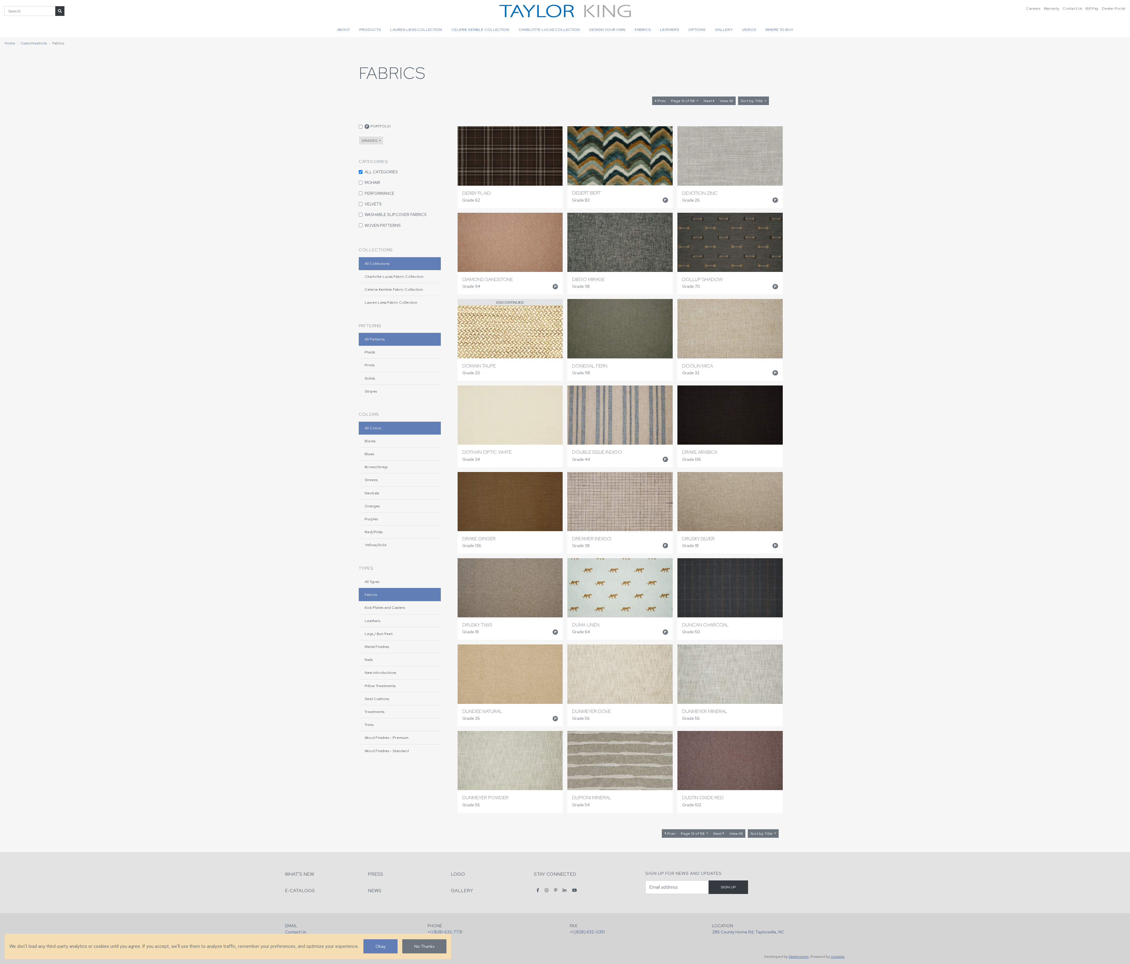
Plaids (370, 352)
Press (375, 874)
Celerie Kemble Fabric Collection (394, 289)
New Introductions (380, 672)
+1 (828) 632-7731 (445, 932)
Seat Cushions (377, 698)
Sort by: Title (752, 100)
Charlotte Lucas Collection (549, 29)
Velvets (373, 204)
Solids (370, 378)
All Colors (373, 428)
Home (10, 43)
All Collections (377, 263)
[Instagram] (547, 890)
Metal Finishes (377, 646)
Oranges (372, 505)
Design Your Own (607, 29)
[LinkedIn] (564, 890)
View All (726, 100)
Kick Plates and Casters (385, 607)
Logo (458, 874)
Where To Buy (779, 29)
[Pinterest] (555, 890)
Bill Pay (1092, 8)
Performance (379, 193)
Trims (369, 724)
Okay (380, 946)
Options (696, 29)
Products (370, 29)
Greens (371, 479)
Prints (370, 365)
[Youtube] (574, 890)
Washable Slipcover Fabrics (396, 214)
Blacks (370, 440)
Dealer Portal (1113, 8)
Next (708, 100)
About (343, 29)
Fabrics (643, 29)
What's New (299, 874)
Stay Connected (555, 874)
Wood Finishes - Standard (387, 750)
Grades (369, 140)
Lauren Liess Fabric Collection (391, 302)
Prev (661, 100)
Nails (369, 659)
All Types (372, 581)
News (374, 890)
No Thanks (424, 946)
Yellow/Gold (375, 544)
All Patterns (375, 339)
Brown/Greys (376, 466)
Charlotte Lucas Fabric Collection (394, 276)
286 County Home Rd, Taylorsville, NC (748, 932)
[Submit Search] (59, 11)
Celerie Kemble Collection (480, 29)
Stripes (371, 391)
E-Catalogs (300, 890)
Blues (369, 453)
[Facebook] (537, 890)
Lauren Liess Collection (416, 29)
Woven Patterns (383, 225)
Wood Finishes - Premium (386, 737)
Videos (749, 29)
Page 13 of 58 (683, 100)
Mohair (372, 182)
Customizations (34, 43)
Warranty (1051, 8)
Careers (1033, 8)
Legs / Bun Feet (379, 633)
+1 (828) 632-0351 (587, 932)
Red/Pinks (374, 531)
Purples (371, 518)
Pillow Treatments (380, 685)
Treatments (374, 711)
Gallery (724, 29)
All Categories (381, 171)
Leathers (669, 29)
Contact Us (1072, 8)
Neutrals (372, 493)
